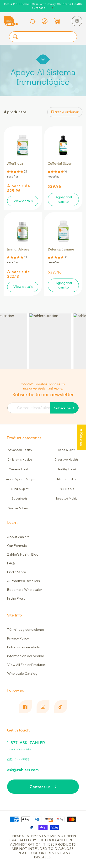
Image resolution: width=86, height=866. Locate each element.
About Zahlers (18, 537)
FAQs (11, 563)
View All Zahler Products (26, 665)
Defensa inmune (61, 249)
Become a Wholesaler (24, 589)
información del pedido (25, 656)
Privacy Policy (18, 638)
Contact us (40, 786)
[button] (77, 21)
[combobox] (43, 36)
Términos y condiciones (25, 629)
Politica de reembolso (24, 647)
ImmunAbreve (18, 249)
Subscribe (62, 408)
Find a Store (16, 572)
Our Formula (17, 546)
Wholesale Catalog (22, 673)
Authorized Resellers (23, 581)
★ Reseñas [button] (81, 437)
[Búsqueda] (15, 36)
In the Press (16, 598)
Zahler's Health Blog (22, 554)
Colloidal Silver (59, 163)
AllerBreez (15, 163)
